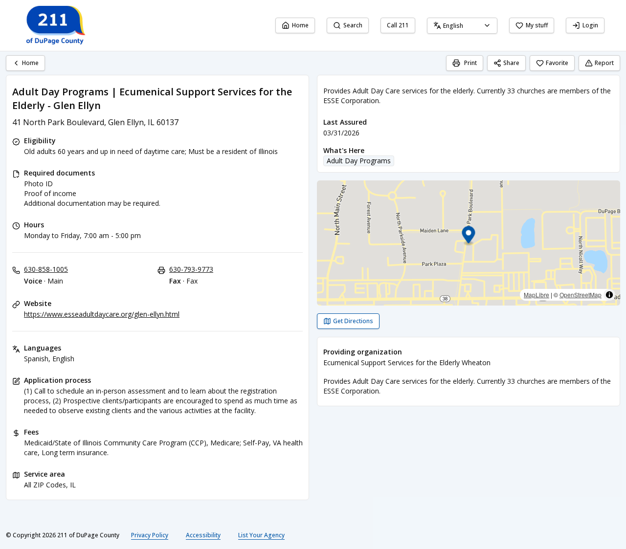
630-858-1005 (46, 269)
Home (300, 25)
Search (352, 25)
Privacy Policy (149, 535)
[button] (468, 236)
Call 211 (398, 25)
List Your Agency (261, 535)
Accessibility (203, 535)
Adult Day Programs (359, 160)
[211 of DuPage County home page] (55, 25)
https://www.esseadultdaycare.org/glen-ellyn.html (101, 314)
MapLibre (536, 294)
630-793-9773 (191, 269)
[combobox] (462, 26)
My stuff (537, 25)
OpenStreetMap (580, 294)
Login (590, 25)
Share (511, 63)
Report (604, 63)
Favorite (557, 63)
